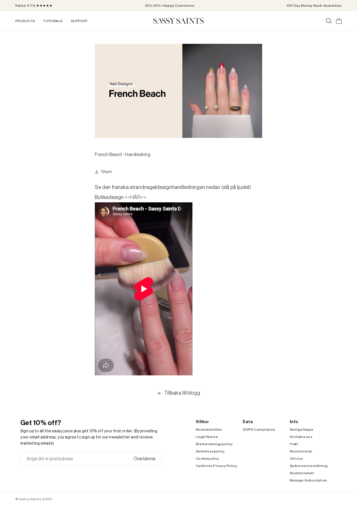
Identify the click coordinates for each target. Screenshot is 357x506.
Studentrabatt (302, 473)
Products (25, 21)
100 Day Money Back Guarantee (314, 5)
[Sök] (329, 21)
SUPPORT (79, 21)
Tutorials (52, 21)
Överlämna (145, 459)
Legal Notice (207, 436)
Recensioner (301, 451)
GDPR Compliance (259, 429)
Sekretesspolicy (210, 451)
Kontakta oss (301, 436)
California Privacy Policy (216, 465)
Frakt (294, 444)
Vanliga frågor (301, 429)
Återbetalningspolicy (214, 444)
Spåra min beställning (309, 465)
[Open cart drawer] (339, 21)
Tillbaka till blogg (182, 392)
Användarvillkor (209, 429)
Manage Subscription (308, 480)
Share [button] (106, 172)
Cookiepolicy (207, 458)
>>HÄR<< (135, 197)
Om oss (296, 458)
